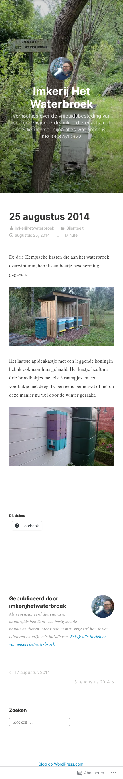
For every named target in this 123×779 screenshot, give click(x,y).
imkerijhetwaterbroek (34, 228)
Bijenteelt (75, 228)
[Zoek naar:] (39, 721)
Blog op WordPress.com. (61, 764)
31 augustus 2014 (92, 683)
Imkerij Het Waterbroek (61, 97)
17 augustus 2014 (29, 673)
